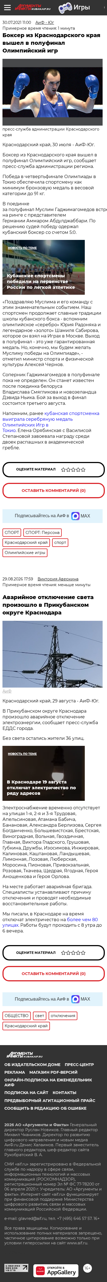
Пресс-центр (79, 1064)
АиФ (7, 691)
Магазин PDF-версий (53, 1072)
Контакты (64, 1092)
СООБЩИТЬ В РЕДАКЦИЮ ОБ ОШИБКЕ (45, 1108)
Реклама (14, 1072)
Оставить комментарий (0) (54, 490)
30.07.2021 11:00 (16, 22)
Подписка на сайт (26, 1092)
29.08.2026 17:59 (17, 579)
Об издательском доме (32, 1064)
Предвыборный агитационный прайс (49, 1100)
